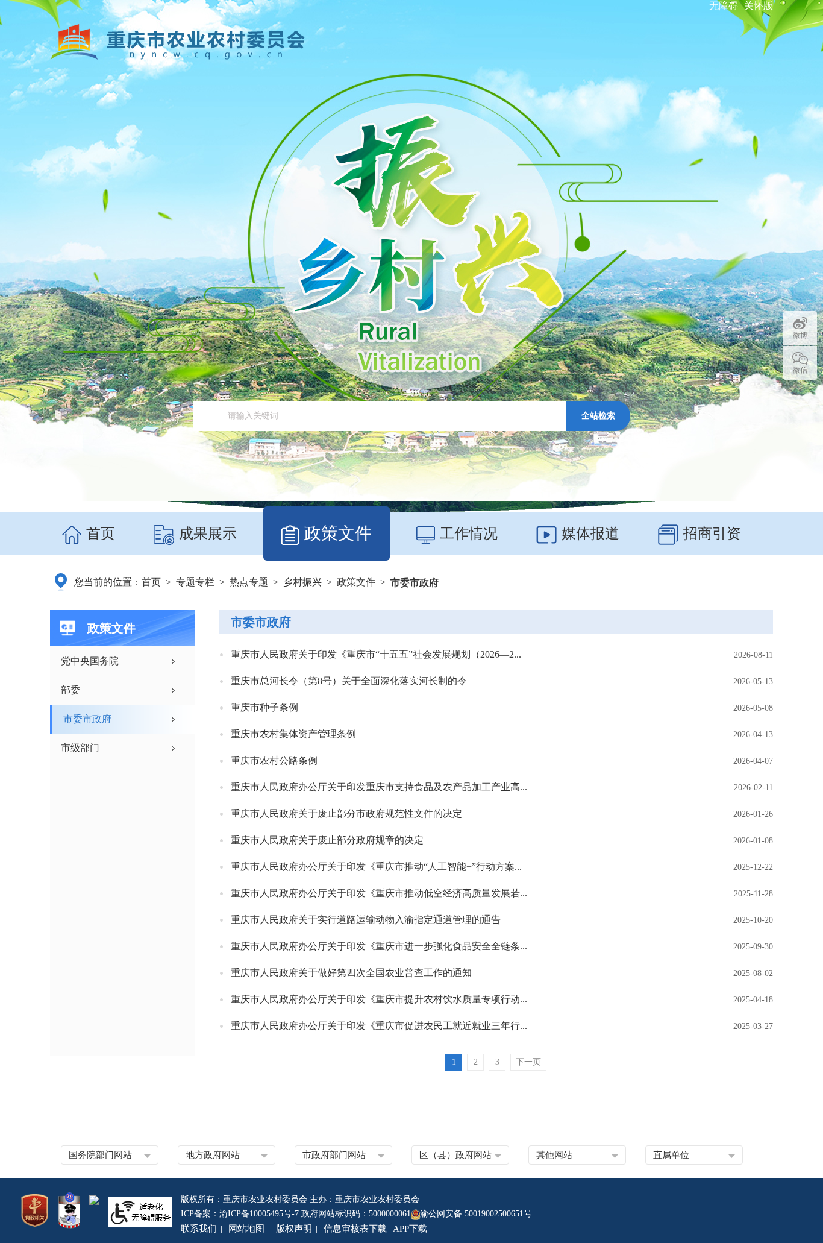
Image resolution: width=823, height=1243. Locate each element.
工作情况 (467, 533)
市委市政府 (414, 582)
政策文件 (338, 533)
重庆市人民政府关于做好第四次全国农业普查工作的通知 (351, 973)
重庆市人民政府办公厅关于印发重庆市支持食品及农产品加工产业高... (379, 787)
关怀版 (758, 6)
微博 (800, 335)
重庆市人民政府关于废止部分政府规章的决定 (327, 840)
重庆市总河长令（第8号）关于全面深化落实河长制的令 (349, 681)
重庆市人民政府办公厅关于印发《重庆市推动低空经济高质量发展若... (379, 893)
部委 (70, 690)
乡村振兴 (302, 582)
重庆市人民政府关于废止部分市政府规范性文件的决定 (346, 813)
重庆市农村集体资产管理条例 (293, 734)
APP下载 (410, 1228)
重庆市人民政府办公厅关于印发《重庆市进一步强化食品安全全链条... (379, 946)
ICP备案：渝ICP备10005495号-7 (240, 1213)
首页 (99, 533)
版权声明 (294, 1228)
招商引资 (710, 533)
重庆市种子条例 (264, 707)
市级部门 (80, 748)
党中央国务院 (90, 661)
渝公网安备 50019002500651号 (476, 1213)
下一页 (528, 1061)
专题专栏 (195, 582)
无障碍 (723, 6)
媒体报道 (588, 533)
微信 (800, 370)
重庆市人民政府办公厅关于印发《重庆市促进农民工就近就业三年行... (379, 1026)
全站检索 (598, 415)
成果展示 (206, 533)
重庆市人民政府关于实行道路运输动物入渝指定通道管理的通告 (366, 919)
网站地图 (246, 1228)
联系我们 (199, 1228)
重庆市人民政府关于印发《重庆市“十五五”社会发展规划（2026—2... (376, 654)
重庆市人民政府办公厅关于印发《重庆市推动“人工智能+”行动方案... (376, 866)
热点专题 (249, 582)
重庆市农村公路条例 (274, 760)
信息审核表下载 (355, 1228)
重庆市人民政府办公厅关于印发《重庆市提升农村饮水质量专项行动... (379, 999)
